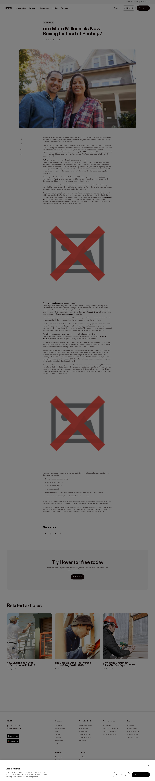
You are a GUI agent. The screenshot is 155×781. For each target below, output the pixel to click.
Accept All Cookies (140, 775)
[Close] (148, 765)
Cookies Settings (121, 775)
